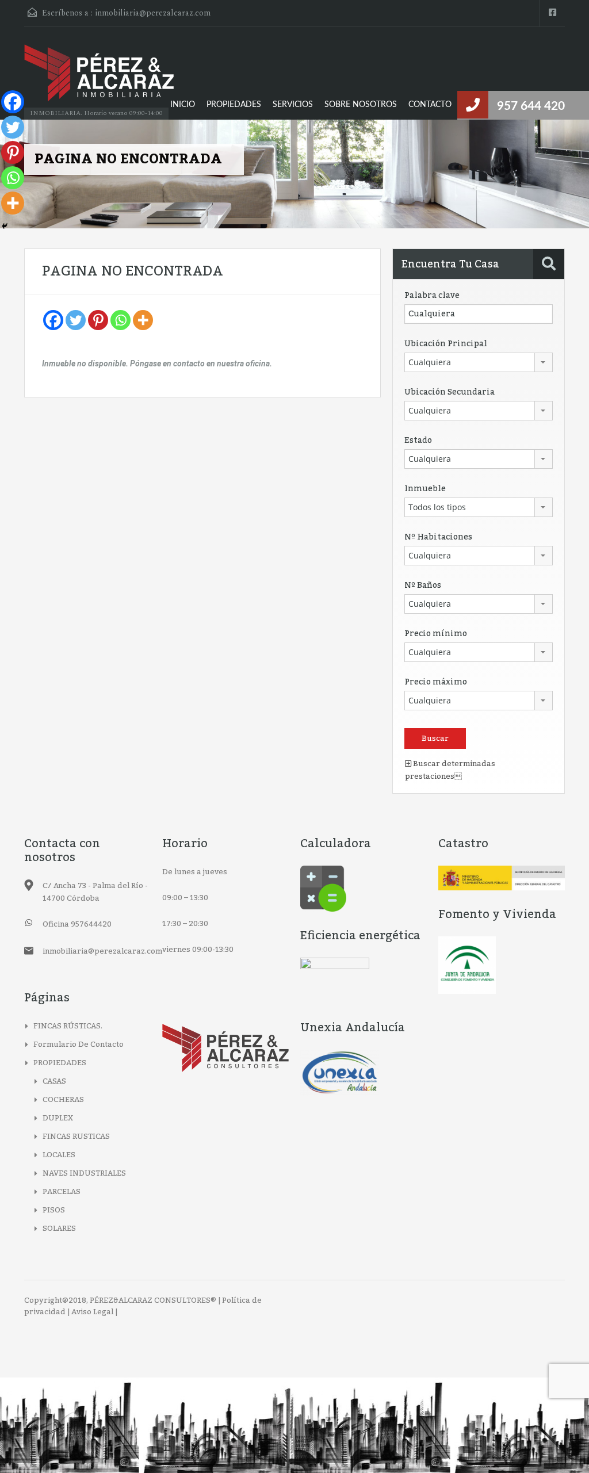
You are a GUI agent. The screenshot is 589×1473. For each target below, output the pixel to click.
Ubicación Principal (445, 344)
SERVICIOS (293, 105)
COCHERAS (63, 1099)
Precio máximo (435, 682)
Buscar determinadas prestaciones (450, 770)
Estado (418, 440)
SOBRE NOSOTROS (360, 105)
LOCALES (59, 1154)
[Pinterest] (98, 320)
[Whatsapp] (120, 320)
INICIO (182, 105)
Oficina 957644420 (77, 925)
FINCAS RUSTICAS (76, 1136)
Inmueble (425, 489)
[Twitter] (76, 320)
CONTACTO (430, 105)
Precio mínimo (435, 634)
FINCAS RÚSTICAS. (67, 1026)
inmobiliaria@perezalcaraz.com (153, 13)
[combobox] (478, 362)
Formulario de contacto (78, 1044)
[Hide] (4, 226)
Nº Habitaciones (438, 537)
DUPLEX (58, 1118)
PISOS (54, 1210)
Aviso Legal (92, 1311)
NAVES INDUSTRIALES (84, 1173)
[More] (143, 320)
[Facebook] (53, 320)
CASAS (54, 1081)
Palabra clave (432, 295)
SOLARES (59, 1228)
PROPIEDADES (233, 105)
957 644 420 (531, 106)
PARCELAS (62, 1191)
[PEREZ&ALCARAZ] (99, 78)
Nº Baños (422, 585)
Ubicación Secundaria (449, 392)
